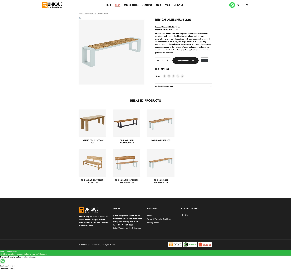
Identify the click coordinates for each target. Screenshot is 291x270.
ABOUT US (178, 5)
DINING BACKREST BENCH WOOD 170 (92, 181)
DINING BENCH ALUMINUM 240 (127, 141)
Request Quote (183, 60)
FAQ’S (167, 5)
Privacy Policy (153, 222)
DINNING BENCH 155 (160, 140)
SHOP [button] (117, 5)
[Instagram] (186, 215)
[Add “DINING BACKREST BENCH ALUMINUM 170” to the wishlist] (136, 154)
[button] (80, 18)
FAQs (149, 215)
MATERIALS (147, 5)
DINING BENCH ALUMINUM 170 (161, 181)
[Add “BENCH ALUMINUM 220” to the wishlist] (204, 60)
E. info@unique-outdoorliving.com (127, 228)
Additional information (164, 86)
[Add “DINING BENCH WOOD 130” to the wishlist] (102, 114)
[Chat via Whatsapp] (232, 5)
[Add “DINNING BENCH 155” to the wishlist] (170, 114)
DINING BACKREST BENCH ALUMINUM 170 (126, 181)
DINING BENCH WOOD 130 (93, 141)
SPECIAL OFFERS (131, 5)
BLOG (158, 5)
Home (81, 13)
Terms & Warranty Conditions (159, 219)
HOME (108, 5)
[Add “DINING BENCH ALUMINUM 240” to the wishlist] (136, 114)
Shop (87, 13)
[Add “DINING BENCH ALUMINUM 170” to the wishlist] (170, 154)
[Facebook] (182, 215)
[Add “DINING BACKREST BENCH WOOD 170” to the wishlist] (102, 154)
